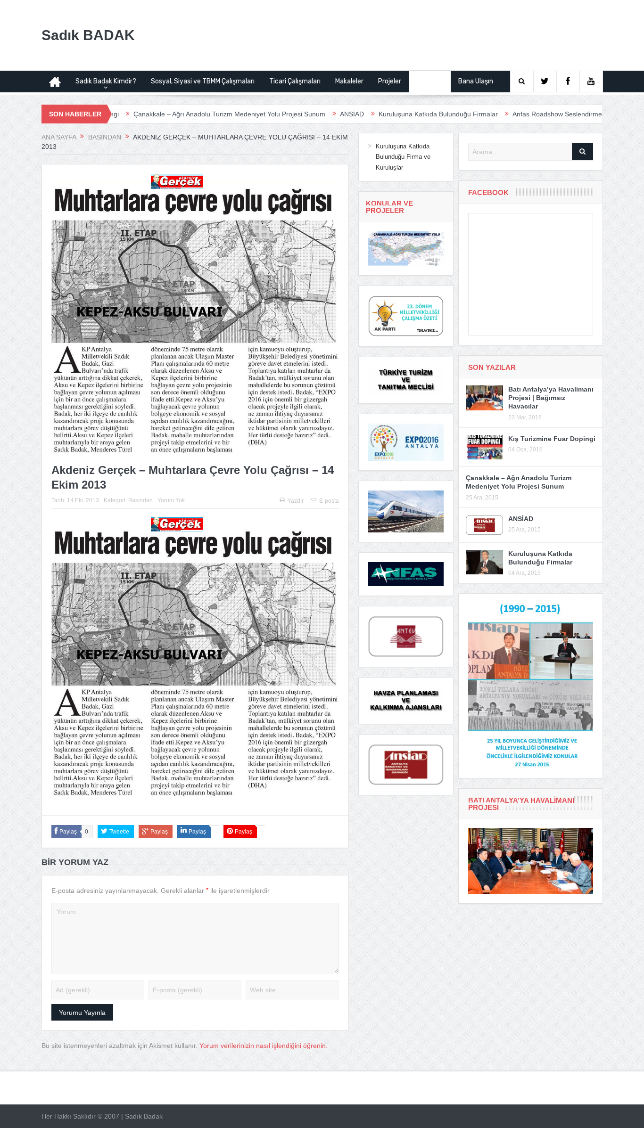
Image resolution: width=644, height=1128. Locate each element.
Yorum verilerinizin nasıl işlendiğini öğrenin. (263, 1045)
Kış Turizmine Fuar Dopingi (551, 438)
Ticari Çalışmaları (295, 81)
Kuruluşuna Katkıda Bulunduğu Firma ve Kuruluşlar (403, 157)
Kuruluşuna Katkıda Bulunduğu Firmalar (393, 114)
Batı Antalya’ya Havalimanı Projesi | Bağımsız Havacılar (551, 397)
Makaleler (349, 81)
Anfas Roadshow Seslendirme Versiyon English (537, 114)
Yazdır (296, 501)
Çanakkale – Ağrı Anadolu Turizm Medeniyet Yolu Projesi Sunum (184, 114)
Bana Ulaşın (475, 81)
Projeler (389, 81)
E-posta (329, 501)
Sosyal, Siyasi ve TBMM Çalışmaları (203, 81)
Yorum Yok (171, 500)
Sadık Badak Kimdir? (105, 81)
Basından (430, 81)
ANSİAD (307, 114)
